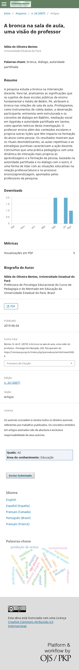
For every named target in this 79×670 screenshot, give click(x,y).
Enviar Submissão (20, 475)
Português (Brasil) (18, 518)
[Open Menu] (4, 4)
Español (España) (18, 506)
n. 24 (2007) (38, 13)
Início (7, 13)
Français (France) (17, 524)
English (11, 500)
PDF (12, 306)
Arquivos (21, 13)
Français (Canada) (18, 512)
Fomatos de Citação (19, 363)
